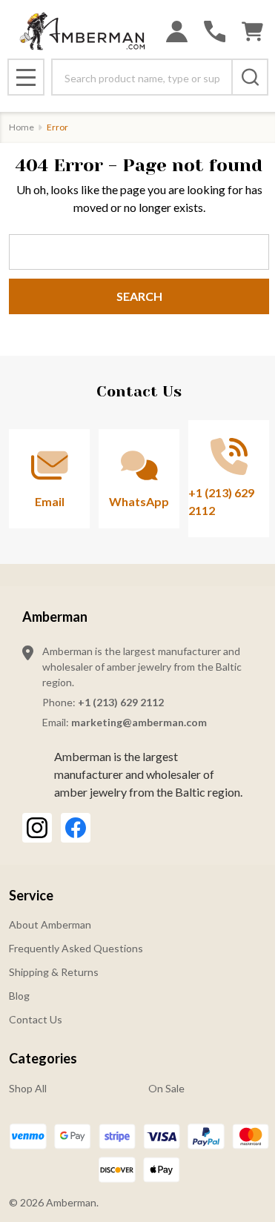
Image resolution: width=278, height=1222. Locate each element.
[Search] (249, 77)
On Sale (166, 1088)
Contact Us (35, 1019)
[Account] (176, 31)
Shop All (28, 1088)
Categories (43, 1058)
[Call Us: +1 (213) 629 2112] (214, 31)
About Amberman (50, 924)
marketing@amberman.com (139, 722)
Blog (19, 995)
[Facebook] (75, 828)
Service (31, 895)
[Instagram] (37, 828)
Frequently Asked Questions (76, 948)
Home (21, 127)
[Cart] (252, 31)
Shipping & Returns (54, 972)
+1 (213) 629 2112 (121, 702)
